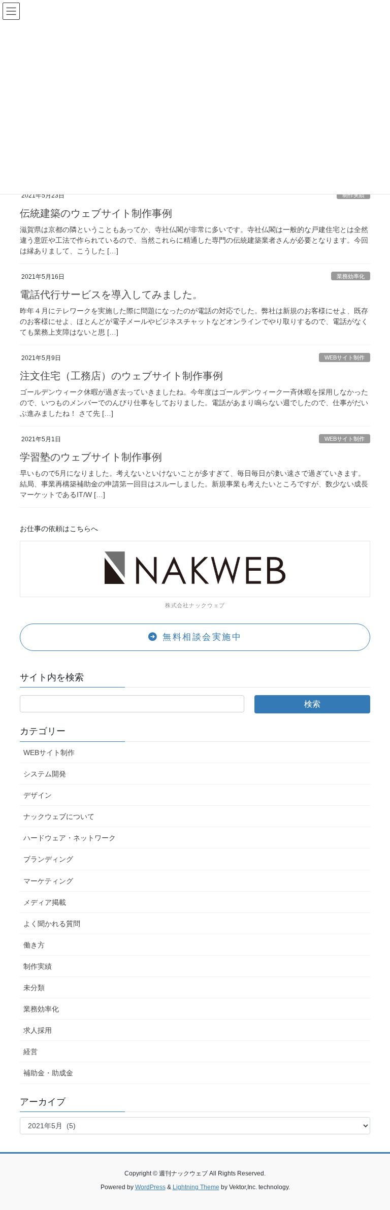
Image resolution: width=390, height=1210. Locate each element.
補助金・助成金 (48, 1073)
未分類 (34, 988)
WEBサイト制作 (344, 357)
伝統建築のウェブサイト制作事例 (96, 213)
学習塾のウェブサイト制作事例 (91, 457)
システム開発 (44, 774)
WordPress (150, 1187)
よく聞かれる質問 (51, 924)
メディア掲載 (44, 902)
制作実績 (353, 195)
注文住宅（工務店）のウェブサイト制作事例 (121, 375)
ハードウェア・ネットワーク (69, 838)
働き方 (34, 945)
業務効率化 (351, 276)
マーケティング (48, 881)
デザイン (37, 795)
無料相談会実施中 (200, 637)
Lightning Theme (196, 1187)
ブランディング (48, 859)
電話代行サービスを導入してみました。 (111, 294)
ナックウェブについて (58, 816)
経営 (30, 1052)
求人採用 (37, 1030)
